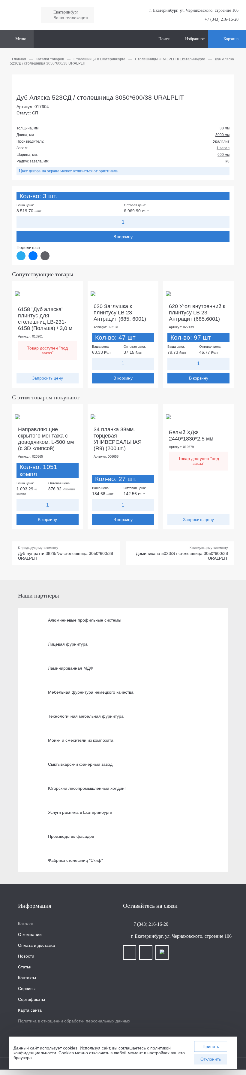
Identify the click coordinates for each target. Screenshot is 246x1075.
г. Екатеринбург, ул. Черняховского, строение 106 (181, 936)
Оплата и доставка (36, 945)
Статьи (25, 966)
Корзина (231, 39)
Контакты (27, 977)
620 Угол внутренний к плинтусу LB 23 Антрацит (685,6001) (197, 312)
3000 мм (222, 135)
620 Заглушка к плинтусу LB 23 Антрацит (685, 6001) (120, 312)
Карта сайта (30, 1010)
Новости (26, 956)
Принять (210, 1046)
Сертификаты (31, 999)
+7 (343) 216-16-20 (221, 19)
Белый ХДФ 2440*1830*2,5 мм (191, 435)
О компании (30, 934)
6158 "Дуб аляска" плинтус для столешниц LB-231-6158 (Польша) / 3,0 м (45, 318)
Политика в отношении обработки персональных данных (74, 1021)
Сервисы (26, 988)
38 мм (225, 128)
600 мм (224, 155)
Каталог (25, 923)
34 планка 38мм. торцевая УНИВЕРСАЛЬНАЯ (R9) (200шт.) (118, 438)
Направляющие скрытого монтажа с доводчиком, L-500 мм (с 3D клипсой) (46, 438)
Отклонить (210, 1059)
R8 (227, 161)
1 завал (223, 148)
